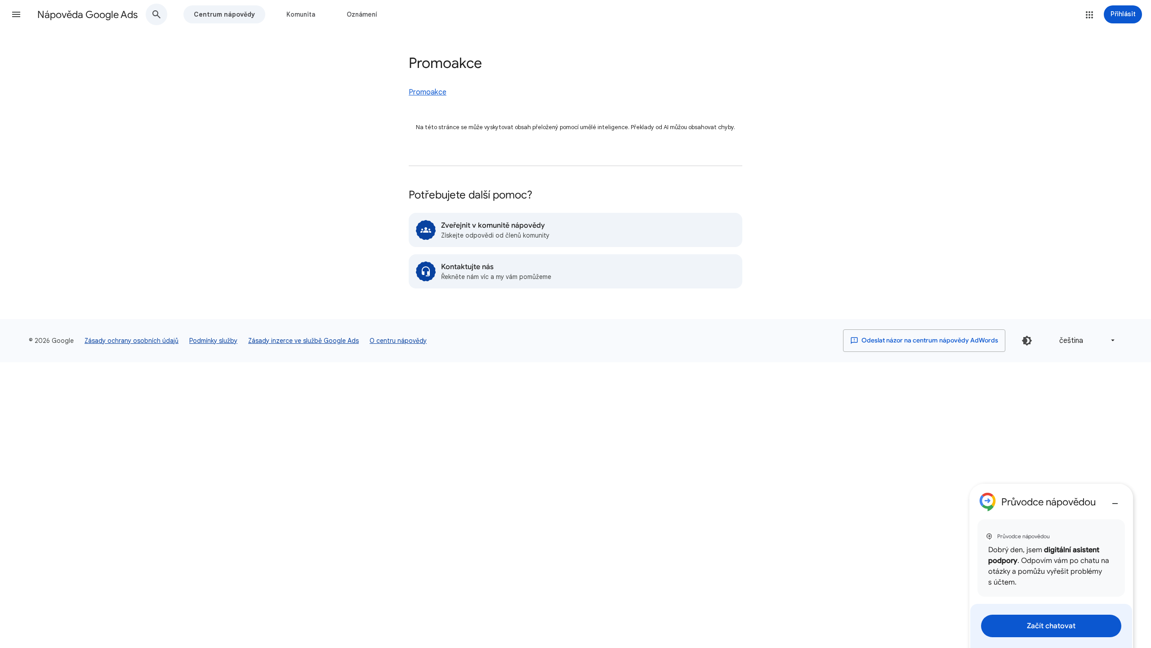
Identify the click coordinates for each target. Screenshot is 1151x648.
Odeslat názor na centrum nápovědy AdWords (929, 340)
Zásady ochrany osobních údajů (131, 341)
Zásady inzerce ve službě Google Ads (303, 341)
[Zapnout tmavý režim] (1027, 340)
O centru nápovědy (398, 341)
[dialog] (1051, 566)
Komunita (300, 14)
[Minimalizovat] (1115, 500)
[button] (16, 14)
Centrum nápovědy (224, 14)
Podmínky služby (213, 341)
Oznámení (362, 14)
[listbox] (1085, 340)
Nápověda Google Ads (87, 15)
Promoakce (427, 92)
